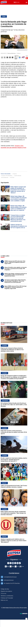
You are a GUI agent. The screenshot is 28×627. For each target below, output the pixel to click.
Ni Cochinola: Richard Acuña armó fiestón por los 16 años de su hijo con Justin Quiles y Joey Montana (14, 404)
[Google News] (18, 563)
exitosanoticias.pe (9, 580)
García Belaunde (4, 177)
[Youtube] (13, 563)
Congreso (15, 173)
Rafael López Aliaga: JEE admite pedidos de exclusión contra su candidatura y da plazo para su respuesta (18, 208)
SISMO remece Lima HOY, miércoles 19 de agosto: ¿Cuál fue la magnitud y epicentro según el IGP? (14, 262)
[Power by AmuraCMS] (23, 613)
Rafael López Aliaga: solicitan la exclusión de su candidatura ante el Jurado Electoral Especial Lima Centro (15, 275)
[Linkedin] (10, 57)
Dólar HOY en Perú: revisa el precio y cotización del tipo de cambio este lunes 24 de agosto (14, 432)
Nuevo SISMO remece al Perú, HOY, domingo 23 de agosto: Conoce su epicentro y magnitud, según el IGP (15, 287)
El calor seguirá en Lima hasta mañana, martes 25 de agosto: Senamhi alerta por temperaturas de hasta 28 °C (14, 459)
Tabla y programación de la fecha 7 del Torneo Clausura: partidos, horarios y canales (14, 486)
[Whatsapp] (2, 57)
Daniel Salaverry (17, 175)
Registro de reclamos (6, 591)
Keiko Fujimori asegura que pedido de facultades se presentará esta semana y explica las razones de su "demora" (18, 189)
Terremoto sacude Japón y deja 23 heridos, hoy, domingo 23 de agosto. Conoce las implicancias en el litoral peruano (15, 281)
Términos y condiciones (7, 595)
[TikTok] (20, 563)
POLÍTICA (12, 177)
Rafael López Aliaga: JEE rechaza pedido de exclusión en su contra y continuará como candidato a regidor (18, 198)
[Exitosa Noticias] (4, 2)
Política (3, 16)
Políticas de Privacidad (7, 598)
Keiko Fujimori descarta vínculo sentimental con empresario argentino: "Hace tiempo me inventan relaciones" (13, 513)
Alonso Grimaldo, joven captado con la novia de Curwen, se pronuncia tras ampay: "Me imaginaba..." (15, 268)
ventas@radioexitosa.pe (10, 577)
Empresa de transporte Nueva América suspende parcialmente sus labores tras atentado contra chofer (12, 349)
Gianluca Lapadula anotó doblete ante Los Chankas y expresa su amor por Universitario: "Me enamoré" (14, 540)
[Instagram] (15, 563)
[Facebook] (7, 57)
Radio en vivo (4, 600)
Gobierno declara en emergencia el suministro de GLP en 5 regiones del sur (18, 226)
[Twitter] (4, 57)
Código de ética (5, 589)
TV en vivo (3, 593)
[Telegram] (12, 57)
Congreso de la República (6, 175)
